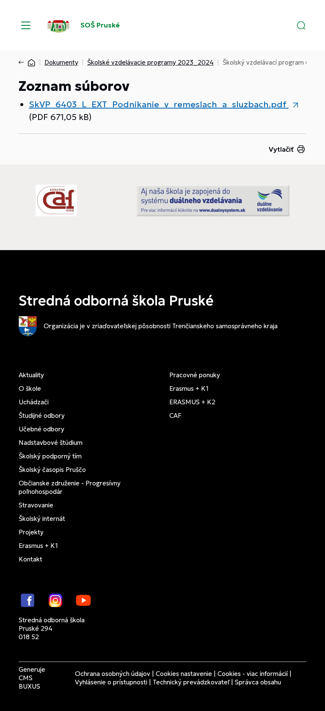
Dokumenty (61, 62)
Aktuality (31, 375)
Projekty (31, 532)
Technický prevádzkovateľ (191, 682)
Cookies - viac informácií (253, 674)
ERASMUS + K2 (192, 402)
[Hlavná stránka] (31, 62)
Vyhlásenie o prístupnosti (111, 682)
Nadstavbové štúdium (51, 443)
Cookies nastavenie (184, 674)
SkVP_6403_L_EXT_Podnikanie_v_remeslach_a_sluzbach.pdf (159, 104)
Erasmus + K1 (38, 546)
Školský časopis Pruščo (52, 470)
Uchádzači (34, 402)
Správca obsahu (258, 682)
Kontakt (30, 559)
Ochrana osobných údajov (112, 674)
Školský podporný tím (50, 456)
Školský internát (42, 519)
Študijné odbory (42, 415)
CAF (175, 415)
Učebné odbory (41, 429)
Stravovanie (36, 505)
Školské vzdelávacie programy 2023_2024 (150, 62)
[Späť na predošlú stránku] (23, 62)
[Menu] (26, 25)
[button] (301, 25)
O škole (30, 388)
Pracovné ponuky (194, 375)
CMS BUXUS (29, 682)
